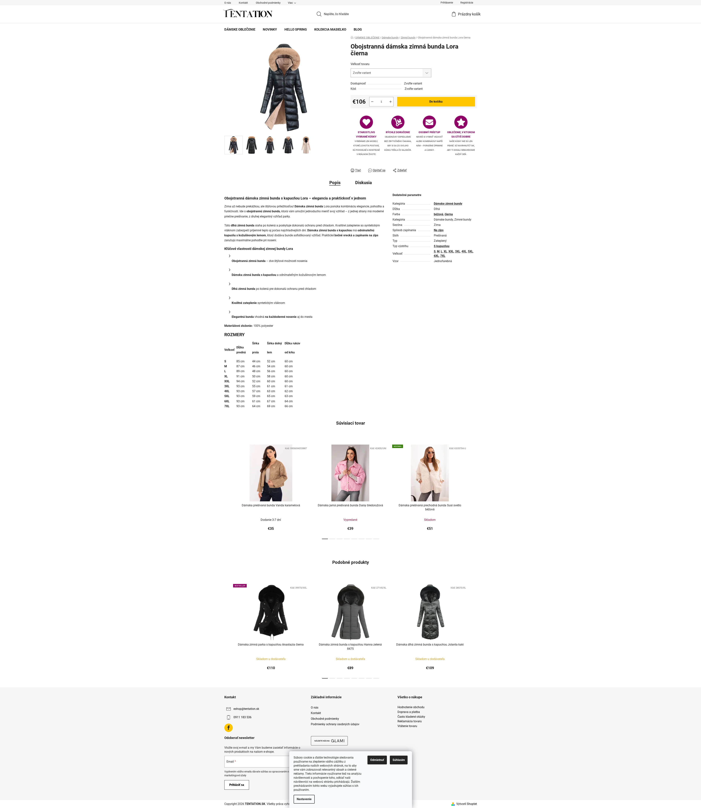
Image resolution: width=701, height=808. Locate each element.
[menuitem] (240, 29)
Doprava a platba (409, 712)
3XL (457, 251)
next (474, 491)
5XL (470, 251)
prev (227, 491)
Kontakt (243, 2)
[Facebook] (228, 728)
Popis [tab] (335, 182)
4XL (464, 251)
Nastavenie (304, 799)
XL (445, 251)
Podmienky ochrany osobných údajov (335, 724)
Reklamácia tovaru (410, 721)
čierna (449, 214)
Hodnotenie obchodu (411, 707)
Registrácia (466, 2)
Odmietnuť (377, 760)
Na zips (439, 230)
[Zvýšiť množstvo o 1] (390, 101)
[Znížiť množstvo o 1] (372, 101)
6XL (436, 256)
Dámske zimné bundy (448, 203)
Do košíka (436, 101)
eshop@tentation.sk (246, 709)
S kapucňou (441, 246)
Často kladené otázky (411, 716)
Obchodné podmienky (268, 2)
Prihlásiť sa (236, 785)
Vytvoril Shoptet (466, 804)
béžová (438, 214)
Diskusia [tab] (363, 182)
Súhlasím (399, 760)
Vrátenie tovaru (407, 726)
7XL (442, 256)
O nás (227, 2)
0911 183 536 (242, 717)
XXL (451, 251)
